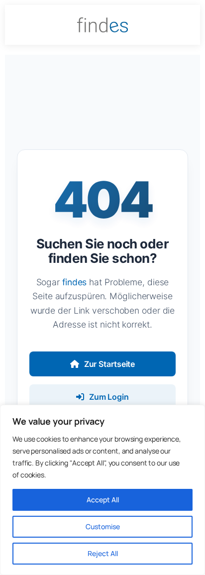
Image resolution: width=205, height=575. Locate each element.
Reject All (103, 553)
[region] (102, 490)
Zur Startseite (109, 364)
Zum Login (109, 397)
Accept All (103, 499)
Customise (103, 526)
